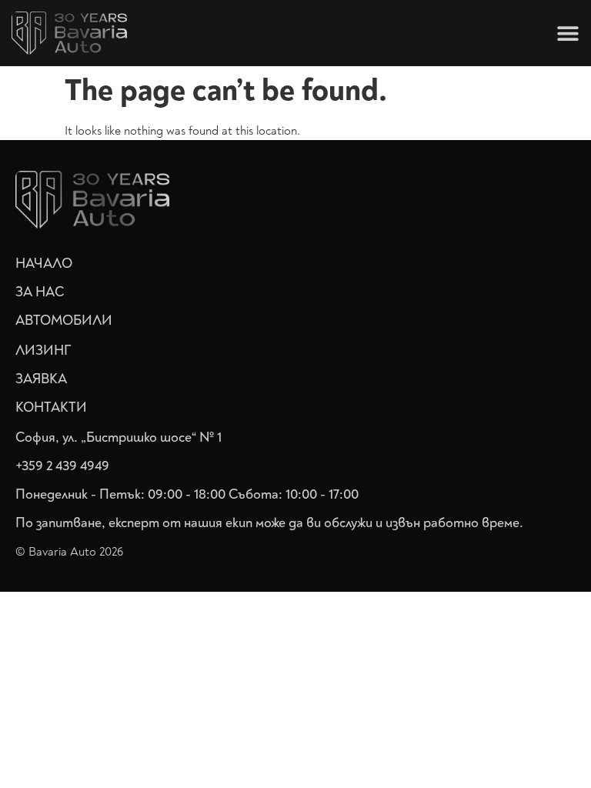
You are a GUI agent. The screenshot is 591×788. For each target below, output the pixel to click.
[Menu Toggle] (567, 33)
